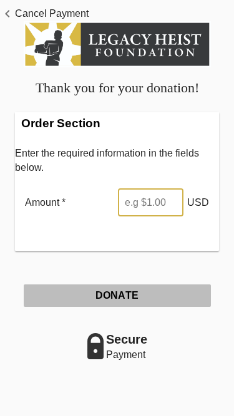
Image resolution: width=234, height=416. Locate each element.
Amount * (45, 202)
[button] (44, 13)
